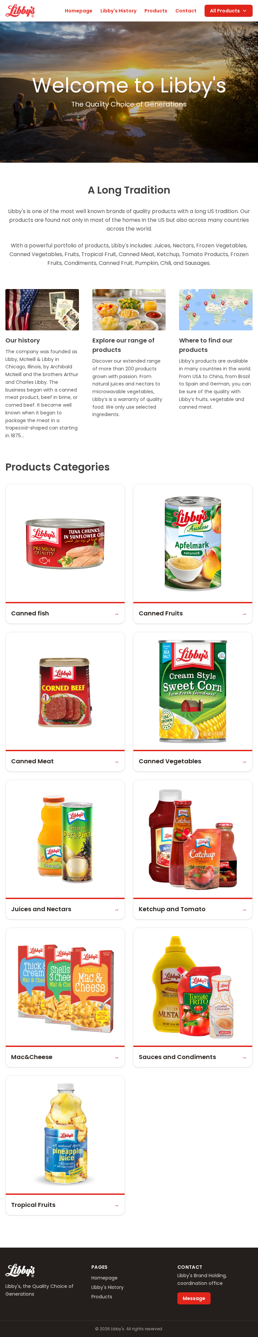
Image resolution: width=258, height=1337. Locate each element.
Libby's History (118, 10)
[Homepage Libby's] (20, 10)
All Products (225, 10)
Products (155, 10)
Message (194, 1298)
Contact (186, 10)
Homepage (78, 10)
